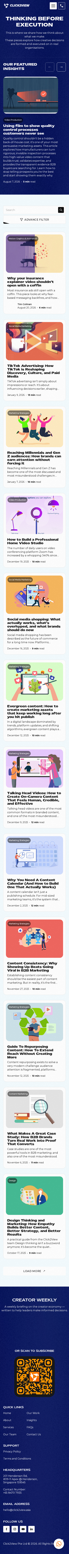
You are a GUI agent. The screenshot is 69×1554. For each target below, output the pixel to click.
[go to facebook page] (6, 1529)
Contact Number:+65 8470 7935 (14, 1491)
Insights (32, 1420)
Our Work (33, 1413)
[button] (59, 1544)
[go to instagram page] (15, 1529)
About (7, 1420)
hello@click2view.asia (16, 1510)
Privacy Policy (12, 1451)
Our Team (9, 1434)
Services (8, 1427)
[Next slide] (61, 67)
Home (7, 1413)
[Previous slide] (49, 67)
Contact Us (34, 1434)
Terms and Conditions (17, 1458)
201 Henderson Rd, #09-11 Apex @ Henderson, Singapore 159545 (20, 1479)
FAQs (30, 1427)
